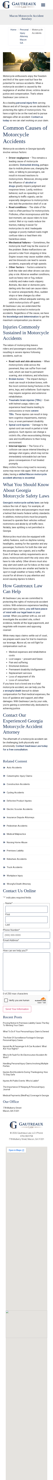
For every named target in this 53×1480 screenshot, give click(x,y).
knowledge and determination (23, 316)
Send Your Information (17, 1009)
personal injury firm (26, 102)
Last (7, 925)
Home (13, 29)
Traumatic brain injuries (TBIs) (25, 400)
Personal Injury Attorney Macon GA (24, 36)
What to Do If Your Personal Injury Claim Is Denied (26, 1031)
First (7, 914)
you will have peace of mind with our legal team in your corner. (25, 612)
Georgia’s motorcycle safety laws (21, 502)
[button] (43, 4)
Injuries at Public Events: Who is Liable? (21, 1081)
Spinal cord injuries (19, 424)
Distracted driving (29, 165)
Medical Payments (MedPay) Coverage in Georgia (26, 1095)
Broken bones (16, 379)
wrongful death (13, 690)
